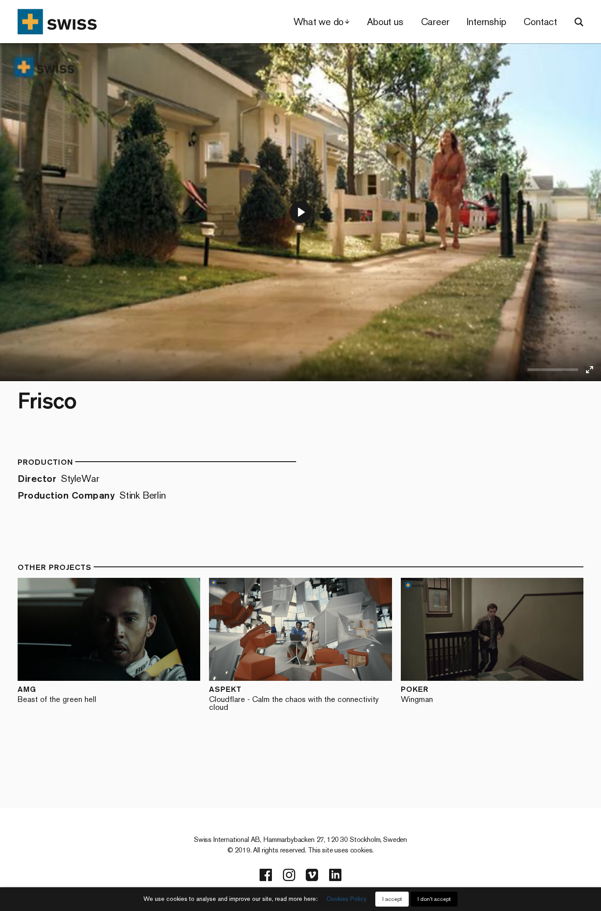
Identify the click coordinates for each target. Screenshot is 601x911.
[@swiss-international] (335, 875)
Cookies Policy (346, 899)
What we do (318, 22)
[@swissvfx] (266, 875)
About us (385, 22)
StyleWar (80, 479)
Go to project (78, 629)
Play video (146, 629)
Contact (540, 22)
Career (435, 22)
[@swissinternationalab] (289, 875)
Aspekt (294, 697)
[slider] (553, 369)
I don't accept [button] (434, 899)
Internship (486, 22)
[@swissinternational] (312, 875)
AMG (57, 693)
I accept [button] (392, 899)
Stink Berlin (142, 495)
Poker (417, 693)
